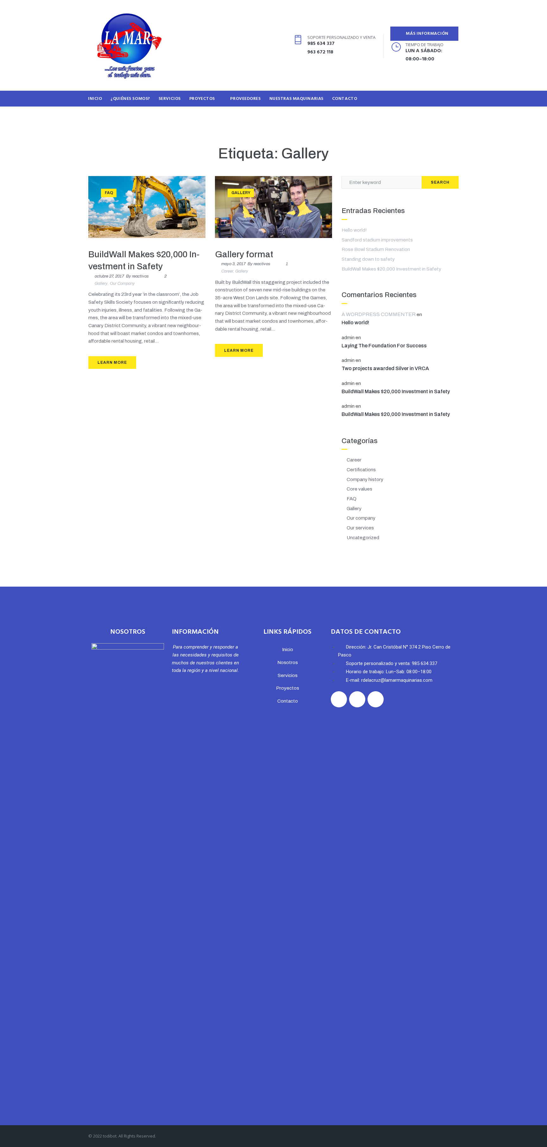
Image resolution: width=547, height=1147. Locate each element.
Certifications (361, 469)
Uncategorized (363, 537)
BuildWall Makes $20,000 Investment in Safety (391, 268)
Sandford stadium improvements (377, 239)
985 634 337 (321, 44)
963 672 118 (320, 52)
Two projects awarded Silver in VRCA (385, 368)
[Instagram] (264, 46)
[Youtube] (282, 46)
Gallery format (244, 254)
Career (227, 271)
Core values (359, 488)
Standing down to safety (368, 259)
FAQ (109, 193)
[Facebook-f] (246, 46)
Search (440, 182)
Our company (122, 283)
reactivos (140, 276)
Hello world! (354, 230)
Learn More (112, 362)
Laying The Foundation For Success (384, 345)
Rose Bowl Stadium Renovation (376, 249)
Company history (365, 479)
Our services (360, 527)
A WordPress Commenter (379, 314)
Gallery (101, 283)
